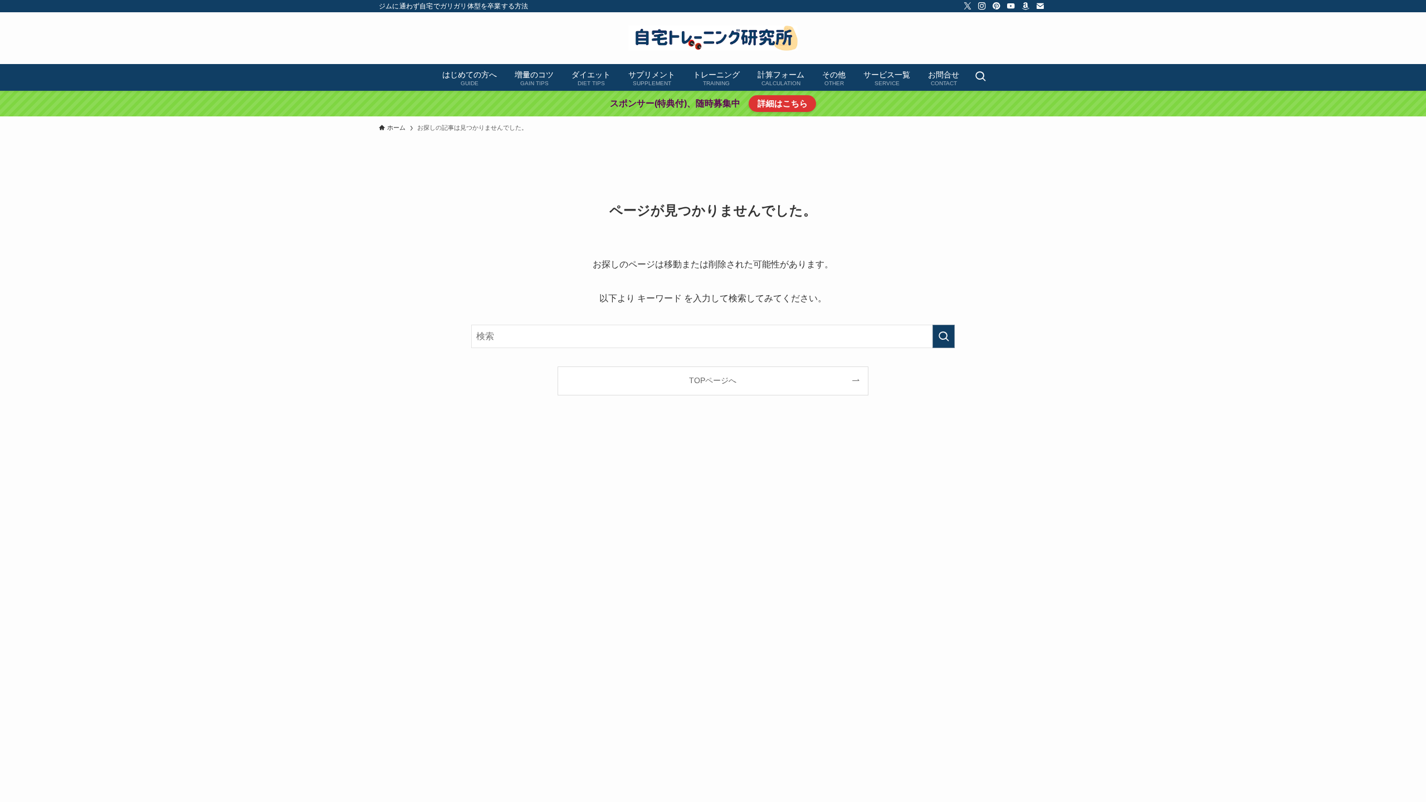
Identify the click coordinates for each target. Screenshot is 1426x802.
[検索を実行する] (943, 336)
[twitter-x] (967, 6)
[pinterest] (996, 6)
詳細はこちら (783, 103)
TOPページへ (712, 380)
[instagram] (982, 6)
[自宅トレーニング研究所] (713, 38)
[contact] (1040, 6)
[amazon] (1025, 6)
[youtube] (1011, 6)
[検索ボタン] (980, 77)
